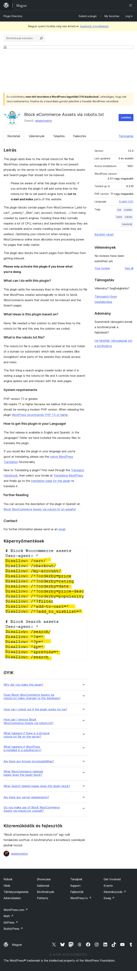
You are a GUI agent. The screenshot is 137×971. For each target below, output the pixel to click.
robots (128, 217)
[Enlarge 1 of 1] (83, 552)
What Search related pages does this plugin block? (37, 786)
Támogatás (126, 136)
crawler (128, 209)
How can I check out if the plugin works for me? (35, 709)
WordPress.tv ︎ (81, 898)
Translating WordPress (68, 475)
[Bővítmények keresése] (41, 38)
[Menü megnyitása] (131, 5)
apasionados (43, 120)
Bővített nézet (104, 234)
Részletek (13, 136)
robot (119, 217)
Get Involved (112, 879)
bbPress (11, 922)
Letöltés (126, 117)
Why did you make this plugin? (23, 684)
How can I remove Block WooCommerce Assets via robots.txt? (29, 721)
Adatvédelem (12, 898)
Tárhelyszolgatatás (16, 892)
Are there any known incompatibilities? (29, 761)
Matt (9, 916)
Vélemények (37, 136)
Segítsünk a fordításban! (94, 26)
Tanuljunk (76, 879)
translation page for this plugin (50, 481)
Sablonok (43, 885)
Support (75, 885)
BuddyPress (13, 928)
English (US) (126, 201)
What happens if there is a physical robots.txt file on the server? (26, 735)
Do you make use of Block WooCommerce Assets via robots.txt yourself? (32, 809)
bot (119, 209)
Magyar (17, 944)
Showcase (44, 879)
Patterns (42, 898)
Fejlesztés (79, 136)
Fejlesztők (77, 892)
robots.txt (127, 224)
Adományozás (115, 892)
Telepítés (59, 136)
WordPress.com (16, 910)
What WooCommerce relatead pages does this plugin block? (23, 773)
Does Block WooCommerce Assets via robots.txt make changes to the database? (32, 696)
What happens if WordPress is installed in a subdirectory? (22, 748)
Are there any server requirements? (26, 797)
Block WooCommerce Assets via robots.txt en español (40, 509)
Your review (102, 268)
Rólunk (8, 879)
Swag (109, 898)
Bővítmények (45, 892)
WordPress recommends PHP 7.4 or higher (40, 415)
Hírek (7, 885)
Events (108, 885)
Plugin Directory (13, 16)
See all (129, 268)
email (62, 529)
